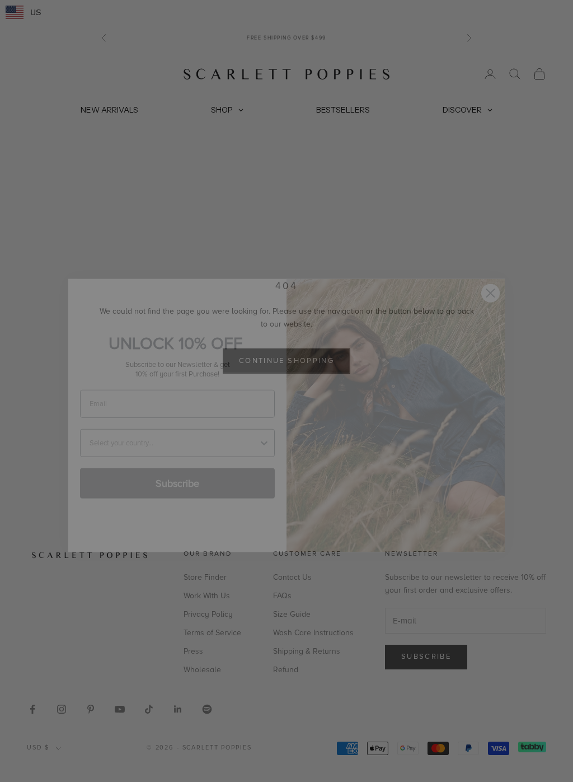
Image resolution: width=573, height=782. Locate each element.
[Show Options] (264, 418)
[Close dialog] (490, 268)
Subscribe (177, 459)
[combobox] (174, 418)
